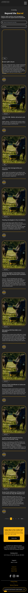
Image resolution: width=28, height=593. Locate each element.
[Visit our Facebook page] (10, 576)
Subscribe (14, 538)
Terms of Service (14, 585)
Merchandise (14, 568)
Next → (22, 518)
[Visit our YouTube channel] (17, 576)
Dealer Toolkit (14, 570)
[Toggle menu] (25, 3)
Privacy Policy (14, 581)
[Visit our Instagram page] (14, 576)
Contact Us (14, 566)
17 (18, 518)
